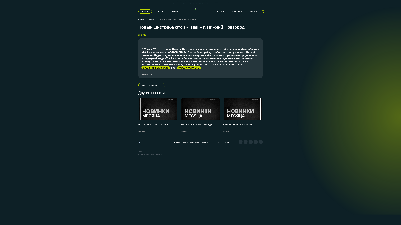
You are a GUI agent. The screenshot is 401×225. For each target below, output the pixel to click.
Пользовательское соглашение (253, 152)
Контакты (253, 11)
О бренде (220, 11)
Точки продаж (237, 11)
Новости (175, 11)
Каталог (145, 11)
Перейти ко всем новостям (151, 85)
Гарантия (160, 11)
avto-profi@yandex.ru (155, 67)
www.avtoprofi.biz (188, 67)
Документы (204, 142)
